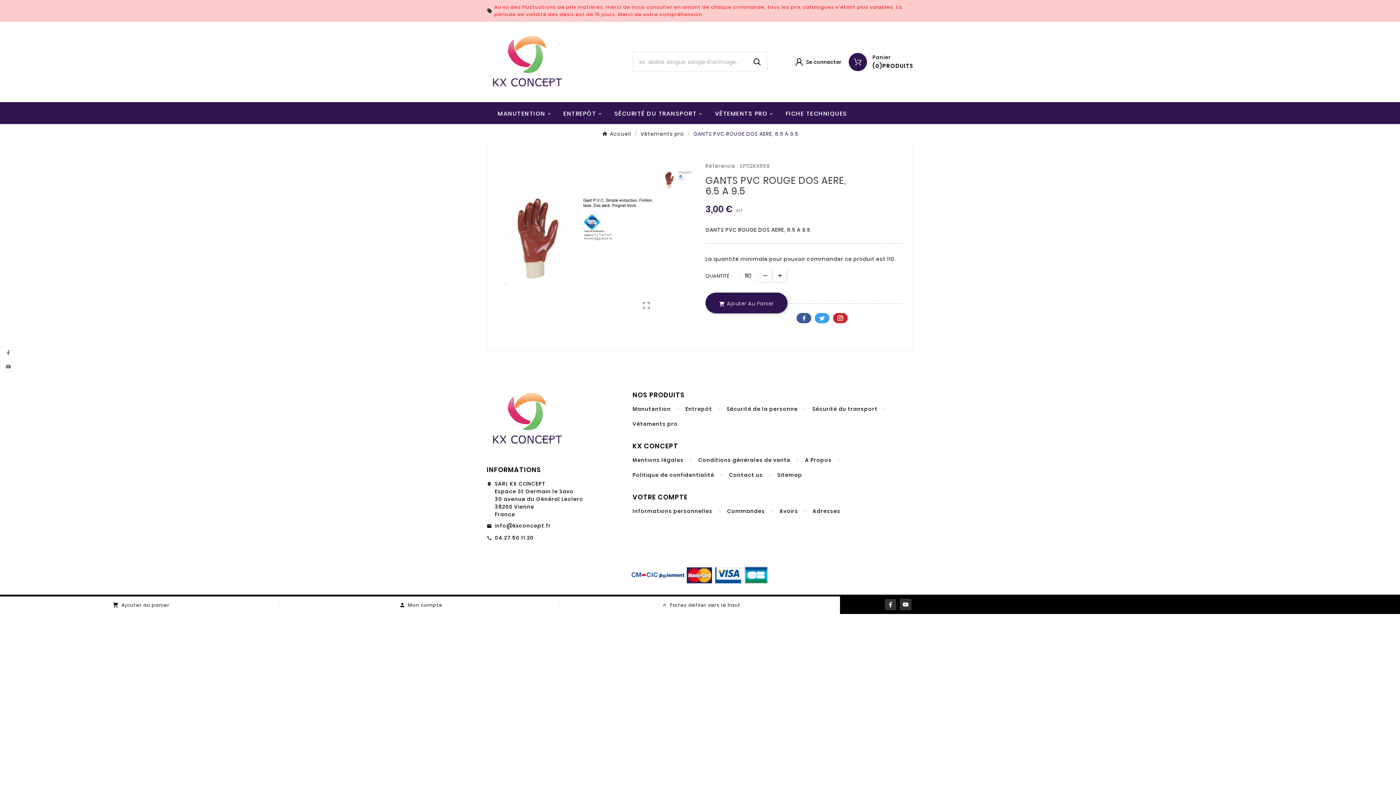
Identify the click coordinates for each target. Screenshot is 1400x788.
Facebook (804, 318)
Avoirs (788, 511)
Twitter (822, 318)
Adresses (826, 511)
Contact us (746, 475)
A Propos (818, 460)
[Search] (757, 62)
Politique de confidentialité (673, 475)
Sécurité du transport (845, 409)
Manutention (652, 409)
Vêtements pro (655, 424)
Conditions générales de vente (744, 460)
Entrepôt (698, 409)
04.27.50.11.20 (514, 537)
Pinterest (840, 318)
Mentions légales (658, 460)
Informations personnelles (672, 511)
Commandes (746, 511)
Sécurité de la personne (762, 409)
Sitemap (789, 475)
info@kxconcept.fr (523, 525)
